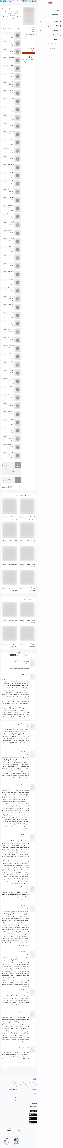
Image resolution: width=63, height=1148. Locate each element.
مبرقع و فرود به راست (9, 296)
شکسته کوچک (10, 205)
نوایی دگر (33, 644)
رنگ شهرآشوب (10, 444)
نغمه (13, 98)
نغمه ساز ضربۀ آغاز (13, 540)
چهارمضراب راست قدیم (8, 41)
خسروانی (12, 115)
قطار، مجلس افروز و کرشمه (8, 238)
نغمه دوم (12, 131)
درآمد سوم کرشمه (10, 66)
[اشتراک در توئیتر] (9, 8)
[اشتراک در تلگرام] (3, 8)
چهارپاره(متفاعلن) (10, 370)
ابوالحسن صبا (14, 519)
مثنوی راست (11, 403)
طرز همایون (11, 321)
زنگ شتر (12, 74)
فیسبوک (16, 1097)
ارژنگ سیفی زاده (14, 543)
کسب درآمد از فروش (25, 57)
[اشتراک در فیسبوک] (6, 8)
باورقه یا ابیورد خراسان (9, 164)
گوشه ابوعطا (11, 288)
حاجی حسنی (11, 411)
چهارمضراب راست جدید (8, 436)
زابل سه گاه (11, 247)
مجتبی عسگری (32, 519)
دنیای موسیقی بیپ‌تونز (53, 48)
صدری (12, 428)
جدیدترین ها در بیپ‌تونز (52, 44)
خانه (58, 10)
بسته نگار (12, 90)
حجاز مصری (11, 304)
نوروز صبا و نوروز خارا (9, 345)
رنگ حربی (11, 452)
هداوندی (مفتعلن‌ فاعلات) (8, 378)
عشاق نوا (12, 197)
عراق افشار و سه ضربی (9, 181)
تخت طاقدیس (10, 387)
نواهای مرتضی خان (30, 564)
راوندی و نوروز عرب (9, 337)
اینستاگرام (15, 1094)
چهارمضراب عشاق (10, 280)
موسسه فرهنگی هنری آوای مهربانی (13, 486)
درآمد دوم (11, 57)
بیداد (12, 312)
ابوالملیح (12, 156)
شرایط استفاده (34, 1094)
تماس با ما (35, 1097)
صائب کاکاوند (32, 590)
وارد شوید (12, 655)
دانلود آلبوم (32, 28)
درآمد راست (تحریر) (9, 49)
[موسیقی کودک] (18, 1)
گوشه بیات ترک (10, 230)
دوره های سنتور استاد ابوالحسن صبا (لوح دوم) (25, 540)
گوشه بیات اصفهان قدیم (8, 395)
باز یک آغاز (32, 588)
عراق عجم (12, 173)
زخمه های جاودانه (13, 644)
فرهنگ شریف (14, 646)
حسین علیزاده (14, 566)
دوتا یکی (12, 107)
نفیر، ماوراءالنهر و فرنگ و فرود (7, 354)
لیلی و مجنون (11, 329)
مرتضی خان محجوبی (31, 566)
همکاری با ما (34, 1100)
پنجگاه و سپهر (10, 148)
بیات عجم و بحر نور (9, 255)
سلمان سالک (29, 34)
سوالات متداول (34, 1103)
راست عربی (11, 140)
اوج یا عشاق (11, 271)
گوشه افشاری (11, 189)
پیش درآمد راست (10, 33)
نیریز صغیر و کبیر (10, 214)
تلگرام (16, 1100)
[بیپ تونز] (49, 3)
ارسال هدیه (32, 57)
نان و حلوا (32, 517)
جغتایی (12, 419)
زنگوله (12, 82)
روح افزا (12, 123)
